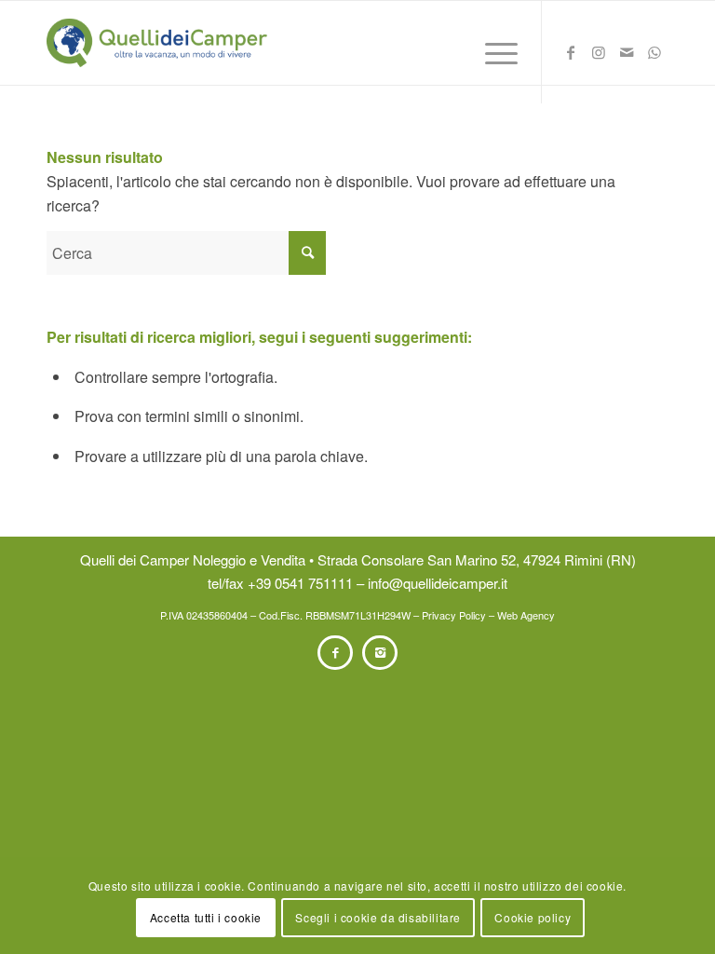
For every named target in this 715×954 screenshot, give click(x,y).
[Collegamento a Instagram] (599, 56)
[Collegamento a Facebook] (571, 56)
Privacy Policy (454, 614)
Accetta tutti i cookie (206, 917)
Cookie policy (532, 917)
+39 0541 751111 (300, 583)
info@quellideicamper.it (437, 583)
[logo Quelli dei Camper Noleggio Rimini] (157, 43)
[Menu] (492, 52)
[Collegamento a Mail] (627, 56)
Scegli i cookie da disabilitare (378, 917)
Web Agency (526, 614)
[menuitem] (492, 52)
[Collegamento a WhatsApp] (654, 56)
